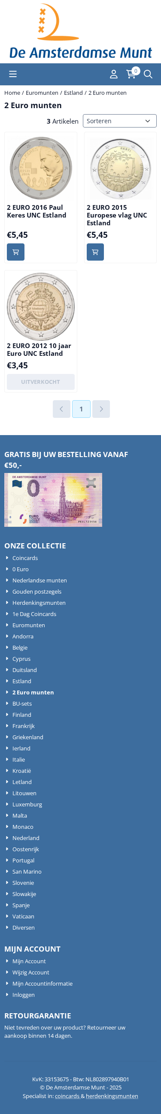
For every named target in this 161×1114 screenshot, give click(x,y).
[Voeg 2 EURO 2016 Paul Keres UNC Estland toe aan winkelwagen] (15, 252)
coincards (68, 1096)
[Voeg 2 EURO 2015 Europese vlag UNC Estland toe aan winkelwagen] (95, 252)
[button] (12, 74)
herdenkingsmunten (112, 1096)
